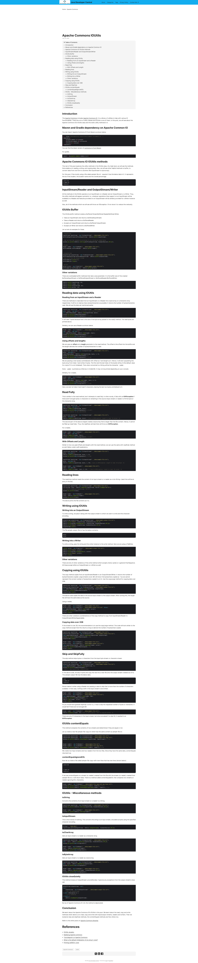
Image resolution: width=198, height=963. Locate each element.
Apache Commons (71, 118)
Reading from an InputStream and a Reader (81, 60)
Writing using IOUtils (72, 72)
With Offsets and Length (75, 67)
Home (64, 9)
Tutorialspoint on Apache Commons (75, 937)
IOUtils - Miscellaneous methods (75, 92)
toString (70, 94)
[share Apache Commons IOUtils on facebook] (102, 954)
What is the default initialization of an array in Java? (81, 940)
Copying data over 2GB (75, 83)
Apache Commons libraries (89, 920)
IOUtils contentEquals (72, 87)
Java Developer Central (81, 2)
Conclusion (69, 105)
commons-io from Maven (92, 148)
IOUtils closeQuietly (73, 103)
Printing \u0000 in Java (71, 942)
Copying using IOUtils (72, 80)
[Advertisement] (99, 22)
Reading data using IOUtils (74, 58)
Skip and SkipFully (71, 85)
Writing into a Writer (73, 76)
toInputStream (72, 96)
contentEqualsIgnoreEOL (75, 89)
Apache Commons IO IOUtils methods (77, 49)
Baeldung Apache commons (73, 935)
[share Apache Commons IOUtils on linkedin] (99, 954)
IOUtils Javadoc (69, 932)
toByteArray (71, 101)
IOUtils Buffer (69, 54)
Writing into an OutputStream (76, 74)
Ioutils (77, 949)
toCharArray (71, 98)
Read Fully (68, 65)
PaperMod (111, 960)
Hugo (106, 960)
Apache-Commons (72, 9)
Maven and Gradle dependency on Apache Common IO (83, 47)
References (69, 107)
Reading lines (69, 69)
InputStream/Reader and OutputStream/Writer (80, 51)
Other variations (72, 56)
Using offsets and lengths (75, 63)
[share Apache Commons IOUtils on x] (96, 954)
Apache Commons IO (90, 118)
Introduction (69, 45)
